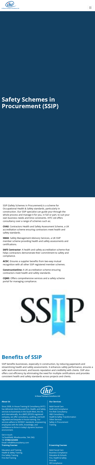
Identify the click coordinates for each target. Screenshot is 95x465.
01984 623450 (11, 440)
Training (52, 424)
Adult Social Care (56, 406)
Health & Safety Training (12, 452)
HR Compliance (55, 463)
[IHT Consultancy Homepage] (10, 5)
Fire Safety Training (10, 455)
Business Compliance (58, 452)
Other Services (55, 419)
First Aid (52, 460)
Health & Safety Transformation (62, 417)
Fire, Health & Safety (58, 458)
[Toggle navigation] (90, 8)
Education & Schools (58, 455)
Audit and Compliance (58, 409)
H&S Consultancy (56, 414)
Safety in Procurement (58, 422)
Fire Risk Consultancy (58, 411)
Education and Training (11, 450)
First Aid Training (9, 458)
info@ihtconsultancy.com (18, 442)
